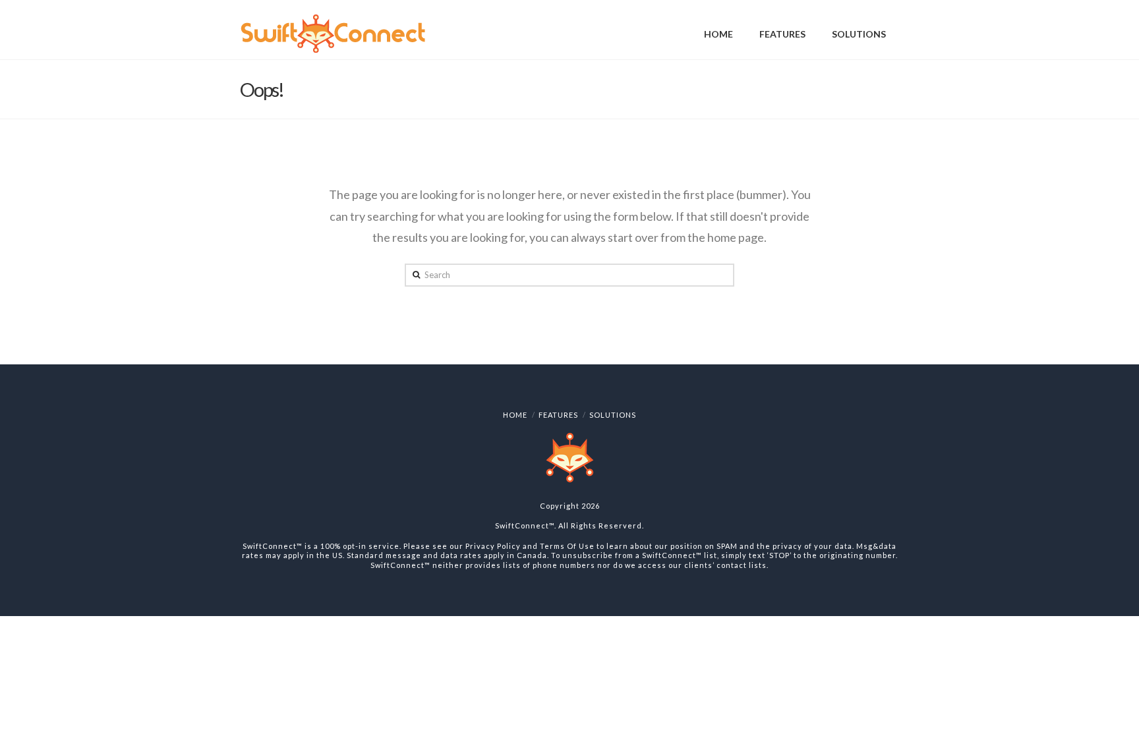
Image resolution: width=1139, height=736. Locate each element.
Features (558, 414)
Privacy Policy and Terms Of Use (530, 546)
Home (515, 414)
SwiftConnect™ (524, 525)
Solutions (612, 414)
